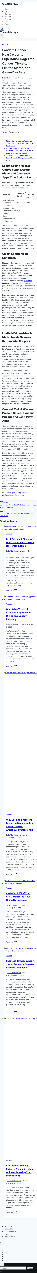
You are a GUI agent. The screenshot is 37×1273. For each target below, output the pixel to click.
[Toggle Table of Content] (3, 137)
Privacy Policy (10, 1236)
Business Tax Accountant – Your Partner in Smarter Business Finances (20, 964)
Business (8, 14)
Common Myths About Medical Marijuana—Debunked (16, 513)
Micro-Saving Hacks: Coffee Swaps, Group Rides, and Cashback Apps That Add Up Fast (19, 143)
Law (6, 22)
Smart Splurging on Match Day (18, 148)
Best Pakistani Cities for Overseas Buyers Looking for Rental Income (20, 542)
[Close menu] (0, 1244)
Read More (11, 590)
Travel (7, 24)
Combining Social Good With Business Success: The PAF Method (18, 505)
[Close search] (2, 1264)
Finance (8, 19)
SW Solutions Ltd (10, 78)
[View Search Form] (2, 29)
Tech (6, 11)
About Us (8, 1226)
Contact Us (9, 1229)
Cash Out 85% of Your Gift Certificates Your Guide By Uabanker (18, 896)
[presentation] (20, 527)
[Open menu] (2, 36)
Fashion (8, 17)
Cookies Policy (10, 1231)
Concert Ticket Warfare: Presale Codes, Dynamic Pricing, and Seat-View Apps (20, 158)
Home (7, 1234)
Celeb (7, 9)
